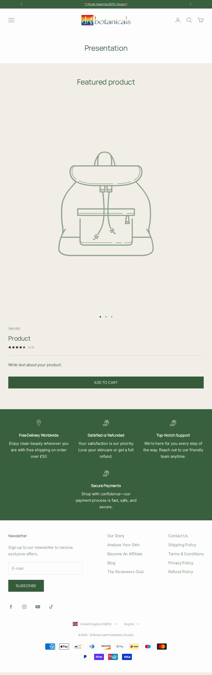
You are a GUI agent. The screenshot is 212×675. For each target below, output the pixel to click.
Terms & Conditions (186, 553)
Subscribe (26, 585)
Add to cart (106, 382)
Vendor (14, 328)
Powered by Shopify (121, 635)
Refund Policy (180, 571)
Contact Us (178, 535)
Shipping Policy (182, 544)
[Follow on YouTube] (37, 606)
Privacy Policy (180, 562)
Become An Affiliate (124, 553)
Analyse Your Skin (123, 544)
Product (19, 338)
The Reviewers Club (125, 571)
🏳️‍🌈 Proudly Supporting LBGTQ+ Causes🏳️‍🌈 (106, 4)
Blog (111, 562)
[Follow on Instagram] (24, 606)
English (129, 624)
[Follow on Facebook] (10, 606)
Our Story (116, 535)
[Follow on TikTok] (51, 606)
